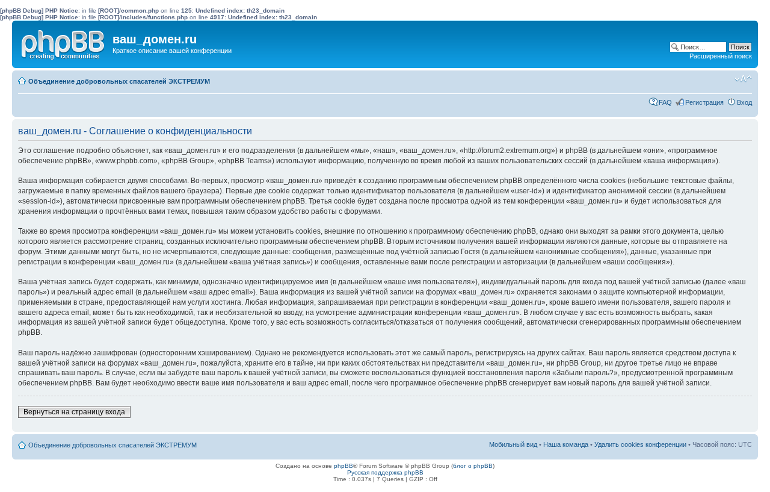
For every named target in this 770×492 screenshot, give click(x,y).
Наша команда (565, 444)
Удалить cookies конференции (640, 444)
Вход (744, 102)
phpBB (343, 465)
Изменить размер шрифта (743, 78)
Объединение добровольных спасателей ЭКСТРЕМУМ (119, 81)
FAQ (665, 102)
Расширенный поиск (720, 56)
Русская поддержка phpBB (385, 472)
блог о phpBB (473, 465)
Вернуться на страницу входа (74, 412)
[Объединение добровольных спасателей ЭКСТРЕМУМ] (63, 42)
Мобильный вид (725, 78)
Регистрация (704, 102)
